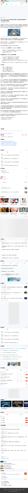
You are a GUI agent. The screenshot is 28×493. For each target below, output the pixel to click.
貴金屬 (4, 384)
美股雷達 (4, 17)
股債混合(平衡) (4, 375)
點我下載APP (9, 119)
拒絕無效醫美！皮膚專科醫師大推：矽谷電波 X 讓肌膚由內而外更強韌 (13, 213)
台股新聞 (5, 285)
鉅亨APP (6, 489)
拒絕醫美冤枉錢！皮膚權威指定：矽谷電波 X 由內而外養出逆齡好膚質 (23, 204)
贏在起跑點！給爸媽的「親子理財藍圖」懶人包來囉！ (7, 133)
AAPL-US (8, 41)
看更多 (26, 168)
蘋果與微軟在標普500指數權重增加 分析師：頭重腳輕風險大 (9, 142)
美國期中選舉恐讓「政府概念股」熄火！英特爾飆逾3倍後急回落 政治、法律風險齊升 (13, 204)
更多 (26, 241)
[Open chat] (26, 4)
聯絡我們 (23, 489)
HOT (4, 332)
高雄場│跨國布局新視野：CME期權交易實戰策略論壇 (11, 339)
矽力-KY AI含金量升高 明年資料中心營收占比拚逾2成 (4, 213)
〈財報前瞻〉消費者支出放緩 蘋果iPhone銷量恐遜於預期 (8, 145)
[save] (21, 4)
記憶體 (3, 418)
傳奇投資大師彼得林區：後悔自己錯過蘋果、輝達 (7, 141)
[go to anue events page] (24, 2)
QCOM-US (7, 76)
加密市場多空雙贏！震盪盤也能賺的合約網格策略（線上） (11, 165)
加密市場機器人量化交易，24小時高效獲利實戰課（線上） (11, 158)
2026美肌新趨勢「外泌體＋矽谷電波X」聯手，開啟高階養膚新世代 (23, 213)
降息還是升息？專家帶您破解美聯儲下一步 (7, 117)
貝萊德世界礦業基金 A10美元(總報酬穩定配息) (6, 380)
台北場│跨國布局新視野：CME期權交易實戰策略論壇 (11, 155)
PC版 (4, 489)
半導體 (3, 422)
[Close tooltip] (25, 6)
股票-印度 (4, 378)
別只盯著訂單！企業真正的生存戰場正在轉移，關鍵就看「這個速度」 (4, 204)
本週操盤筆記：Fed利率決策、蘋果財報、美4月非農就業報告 (9, 143)
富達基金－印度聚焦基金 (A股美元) (5, 377)
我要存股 (26, 134)
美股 (1, 17)
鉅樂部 (11, 489)
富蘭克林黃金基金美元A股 (3, 383)
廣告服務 (16, 489)
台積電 (3, 420)
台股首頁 (23, 134)
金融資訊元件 (20, 489)
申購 (26, 374)
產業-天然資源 (4, 381)
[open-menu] (0, 2)
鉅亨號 (9, 489)
